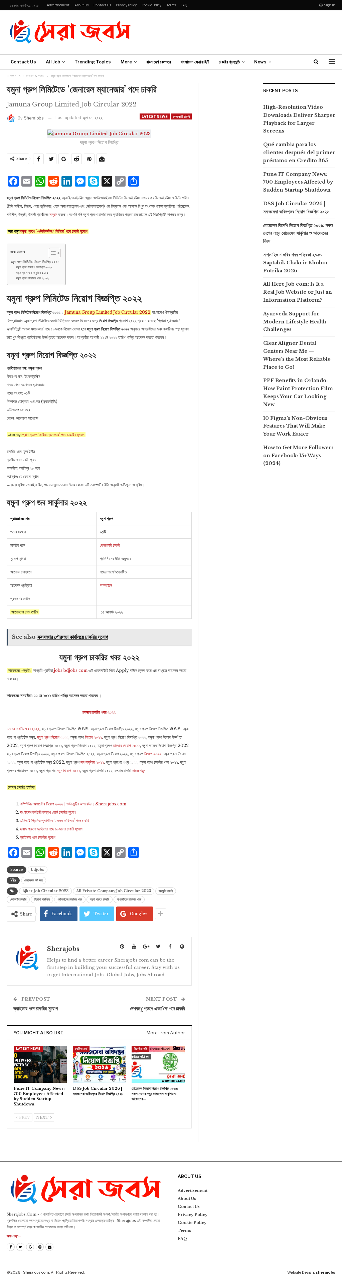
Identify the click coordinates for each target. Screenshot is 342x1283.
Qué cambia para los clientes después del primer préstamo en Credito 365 (299, 153)
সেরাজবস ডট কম (33, 880)
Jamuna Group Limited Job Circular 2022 (107, 312)
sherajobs (325, 1272)
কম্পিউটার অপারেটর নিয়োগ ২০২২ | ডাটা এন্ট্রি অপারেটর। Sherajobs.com (73, 803)
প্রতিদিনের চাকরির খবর (69, 899)
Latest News (155, 116)
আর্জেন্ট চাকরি (166, 891)
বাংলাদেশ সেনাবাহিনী (195, 61)
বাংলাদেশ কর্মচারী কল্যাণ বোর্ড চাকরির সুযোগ (48, 812)
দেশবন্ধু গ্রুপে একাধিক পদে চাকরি (157, 1008)
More (126, 61)
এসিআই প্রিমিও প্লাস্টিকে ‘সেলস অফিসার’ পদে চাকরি (54, 820)
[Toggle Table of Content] (51, 253)
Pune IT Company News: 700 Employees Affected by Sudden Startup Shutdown (298, 182)
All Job (53, 61)
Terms (171, 5)
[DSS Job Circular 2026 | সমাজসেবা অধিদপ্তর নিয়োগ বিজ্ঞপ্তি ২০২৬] (99, 1064)
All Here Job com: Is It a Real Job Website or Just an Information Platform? (297, 292)
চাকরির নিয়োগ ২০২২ (126, 745)
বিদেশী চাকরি (140, 1048)
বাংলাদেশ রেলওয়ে (158, 61)
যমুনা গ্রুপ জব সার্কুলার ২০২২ (32, 273)
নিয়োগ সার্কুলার (42, 899)
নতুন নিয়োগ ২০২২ (68, 770)
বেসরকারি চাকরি (181, 116)
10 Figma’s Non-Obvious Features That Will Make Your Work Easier (295, 426)
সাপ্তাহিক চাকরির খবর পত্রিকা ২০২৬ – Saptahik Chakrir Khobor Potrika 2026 (295, 263)
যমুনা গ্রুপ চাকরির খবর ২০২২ (32, 278)
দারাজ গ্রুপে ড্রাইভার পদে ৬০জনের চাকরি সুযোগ (51, 828)
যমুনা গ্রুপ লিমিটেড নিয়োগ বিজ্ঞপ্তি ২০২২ (34, 261)
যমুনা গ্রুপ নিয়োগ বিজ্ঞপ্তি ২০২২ (34, 267)
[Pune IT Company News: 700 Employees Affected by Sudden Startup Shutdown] (40, 1064)
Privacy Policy (126, 5)
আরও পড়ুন (138, 770)
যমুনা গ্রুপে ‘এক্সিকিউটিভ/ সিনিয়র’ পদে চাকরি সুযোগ (54, 231)
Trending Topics (92, 61)
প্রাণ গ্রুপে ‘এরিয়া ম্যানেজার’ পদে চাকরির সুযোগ (53, 434)
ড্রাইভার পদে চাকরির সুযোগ (37, 837)
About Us (81, 5)
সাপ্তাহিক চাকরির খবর (129, 899)
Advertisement (58, 5)
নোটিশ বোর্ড (81, 1048)
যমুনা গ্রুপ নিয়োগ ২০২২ (52, 737)
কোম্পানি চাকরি (18, 899)
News (260, 61)
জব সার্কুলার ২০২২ (92, 762)
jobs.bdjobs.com (70, 670)
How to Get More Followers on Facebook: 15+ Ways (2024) (298, 456)
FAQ (184, 5)
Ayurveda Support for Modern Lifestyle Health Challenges (294, 322)
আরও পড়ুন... (14, 1236)
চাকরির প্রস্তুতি (229, 61)
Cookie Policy (151, 5)
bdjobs (37, 869)
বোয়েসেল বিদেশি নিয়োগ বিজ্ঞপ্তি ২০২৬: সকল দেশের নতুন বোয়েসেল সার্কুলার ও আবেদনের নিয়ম (298, 233)
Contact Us (102, 5)
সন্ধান (53, 214)
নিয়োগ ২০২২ (93, 737)
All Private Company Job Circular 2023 (113, 891)
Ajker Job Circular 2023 (45, 891)
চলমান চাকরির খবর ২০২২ (23, 728)
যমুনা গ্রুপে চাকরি (99, 899)
